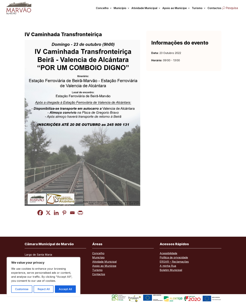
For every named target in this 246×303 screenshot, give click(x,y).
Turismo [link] (197, 8)
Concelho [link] (102, 8)
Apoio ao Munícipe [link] (174, 8)
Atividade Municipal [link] (144, 8)
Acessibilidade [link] (168, 253)
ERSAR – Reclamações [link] (174, 261)
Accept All (65, 289)
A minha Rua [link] (168, 266)
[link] (22, 8)
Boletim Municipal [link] (171, 270)
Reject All (44, 289)
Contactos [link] (214, 8)
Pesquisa (232, 8)
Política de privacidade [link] (174, 257)
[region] (43, 276)
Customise (21, 289)
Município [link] (120, 8)
